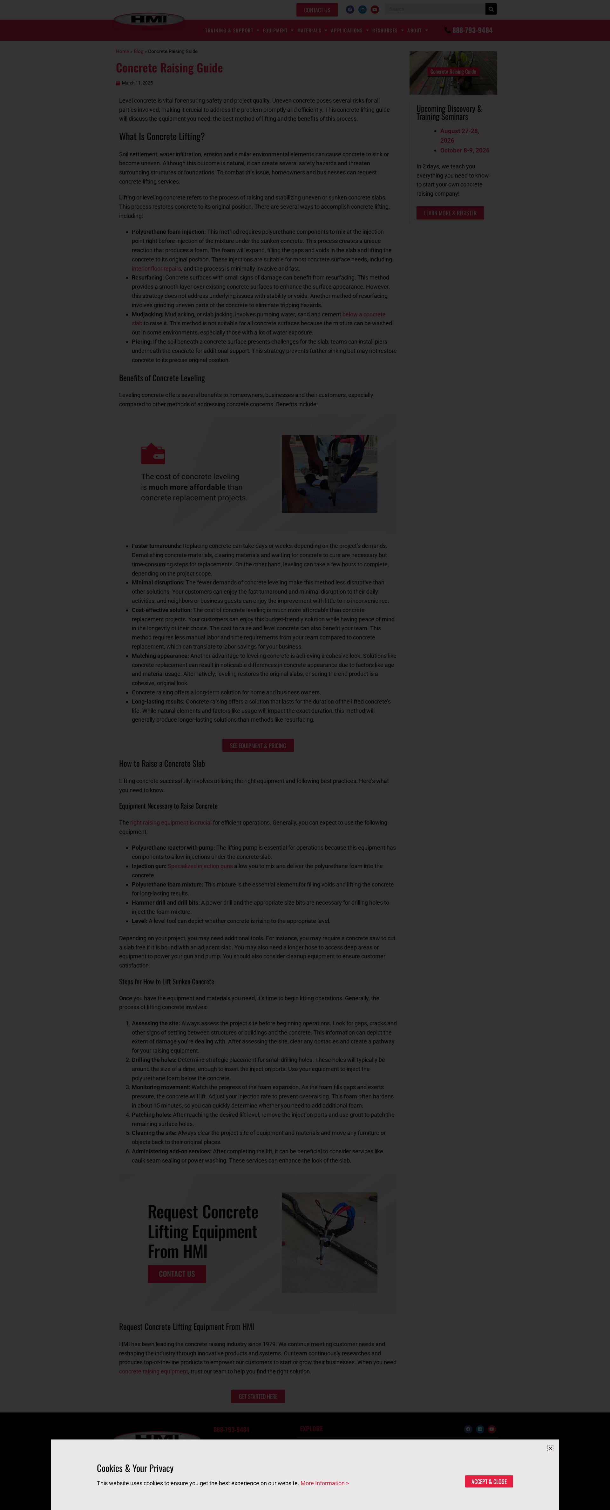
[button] (550, 1448)
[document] (305, 755)
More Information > (325, 1483)
